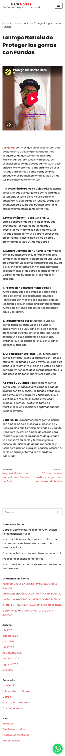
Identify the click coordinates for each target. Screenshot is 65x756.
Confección (9, 685)
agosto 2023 (10, 664)
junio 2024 (8, 641)
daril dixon (8, 593)
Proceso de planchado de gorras (22, 558)
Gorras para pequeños (16, 702)
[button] (58, 749)
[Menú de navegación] (58, 6)
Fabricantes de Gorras (16, 691)
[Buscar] (58, 512)
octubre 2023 (10, 658)
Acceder (7, 723)
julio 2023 (8, 670)
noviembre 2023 (12, 653)
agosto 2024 (10, 636)
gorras (11, 147)
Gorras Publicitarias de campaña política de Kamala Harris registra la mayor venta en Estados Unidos (29, 543)
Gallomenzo (10, 610)
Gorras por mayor (13, 708)
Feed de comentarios (15, 735)
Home (6, 23)
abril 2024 (8, 647)
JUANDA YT (9, 605)
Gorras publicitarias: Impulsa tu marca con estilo (32, 553)
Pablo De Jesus (11, 584)
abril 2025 (8, 630)
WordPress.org (11, 740)
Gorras (6, 696)
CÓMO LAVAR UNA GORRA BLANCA (40, 593)
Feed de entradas (13, 729)
